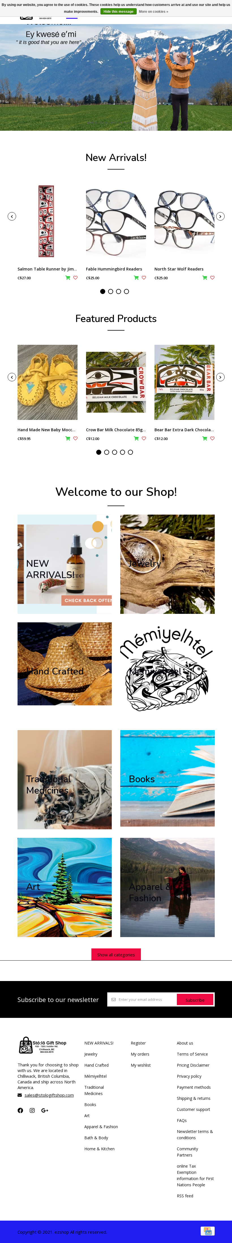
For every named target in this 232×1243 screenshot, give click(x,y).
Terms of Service (192, 1054)
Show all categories (116, 954)
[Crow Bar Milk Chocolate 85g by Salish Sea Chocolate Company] (116, 382)
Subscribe (195, 1000)
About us (185, 1043)
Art (87, 1115)
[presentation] (12, 216)
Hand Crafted (96, 1065)
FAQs (182, 1120)
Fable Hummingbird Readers (114, 269)
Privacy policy (189, 1076)
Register (138, 1043)
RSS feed (185, 1195)
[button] (102, 291)
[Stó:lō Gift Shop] (41, 19)
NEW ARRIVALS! (98, 1043)
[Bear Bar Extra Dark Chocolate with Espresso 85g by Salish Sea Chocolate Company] (184, 382)
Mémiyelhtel (95, 1076)
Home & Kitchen (99, 1148)
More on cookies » (153, 12)
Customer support (193, 1109)
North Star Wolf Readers (178, 269)
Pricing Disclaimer (193, 1065)
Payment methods (194, 1087)
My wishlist (141, 1065)
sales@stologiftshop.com (49, 1095)
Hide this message (119, 12)
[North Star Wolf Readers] (184, 221)
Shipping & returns (193, 1098)
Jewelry (90, 1054)
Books (90, 1104)
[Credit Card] (208, 1234)
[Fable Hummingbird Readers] (116, 221)
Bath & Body (96, 1137)
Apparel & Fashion (101, 1126)
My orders (140, 1054)
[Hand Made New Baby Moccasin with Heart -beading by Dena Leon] (48, 382)
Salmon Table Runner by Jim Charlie (53, 269)
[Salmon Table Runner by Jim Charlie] (48, 221)
